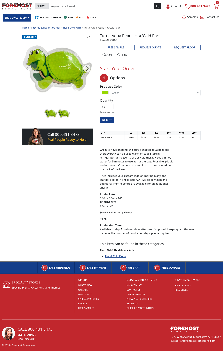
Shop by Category (16, 17)
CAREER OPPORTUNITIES (140, 308)
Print (123, 54)
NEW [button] (70, 17)
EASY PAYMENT (96, 267)
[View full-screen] (88, 37)
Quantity (106, 100)
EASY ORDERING (59, 267)
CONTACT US (134, 289)
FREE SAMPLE (116, 47)
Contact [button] (212, 17)
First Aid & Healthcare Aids (46, 27)
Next (105, 120)
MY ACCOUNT (134, 285)
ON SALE (83, 289)
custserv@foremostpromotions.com (192, 341)
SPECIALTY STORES (88, 298)
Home (25, 27)
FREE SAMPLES (171, 267)
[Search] (157, 6)
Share (108, 54)
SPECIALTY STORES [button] (50, 17)
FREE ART (134, 267)
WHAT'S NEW (85, 285)
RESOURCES (181, 289)
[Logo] (17, 6)
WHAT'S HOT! (85, 294)
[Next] (86, 68)
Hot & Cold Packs (72, 27)
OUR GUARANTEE (136, 294)
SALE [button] (93, 17)
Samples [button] (192, 17)
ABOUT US (132, 303)
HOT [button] (81, 17)
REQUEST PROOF (184, 47)
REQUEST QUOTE (150, 47)
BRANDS (82, 303)
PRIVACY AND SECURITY (139, 298)
